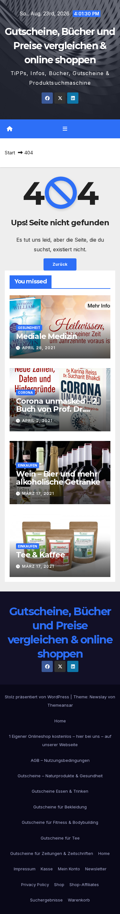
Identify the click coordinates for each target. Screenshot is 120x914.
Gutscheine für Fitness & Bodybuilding (60, 822)
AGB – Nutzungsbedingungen (60, 760)
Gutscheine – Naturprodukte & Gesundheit (60, 775)
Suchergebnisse (46, 899)
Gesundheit (29, 328)
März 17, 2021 (38, 493)
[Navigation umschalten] (64, 129)
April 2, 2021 (37, 420)
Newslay (98, 696)
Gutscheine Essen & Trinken (60, 791)
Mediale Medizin (46, 336)
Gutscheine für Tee (60, 838)
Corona (25, 392)
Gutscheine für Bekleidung (60, 806)
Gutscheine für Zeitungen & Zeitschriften (51, 853)
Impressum (25, 868)
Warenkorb (79, 899)
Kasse (47, 868)
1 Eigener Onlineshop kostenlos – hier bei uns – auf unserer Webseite (60, 740)
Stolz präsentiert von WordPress (37, 696)
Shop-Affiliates (84, 884)
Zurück (60, 264)
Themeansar (60, 705)
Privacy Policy (35, 884)
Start (10, 153)
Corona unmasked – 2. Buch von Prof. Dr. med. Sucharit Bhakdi (57, 409)
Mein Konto (69, 868)
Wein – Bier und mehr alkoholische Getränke (58, 478)
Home (60, 720)
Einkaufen (27, 465)
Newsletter (96, 868)
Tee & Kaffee (40, 554)
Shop (59, 884)
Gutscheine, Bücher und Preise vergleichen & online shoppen (60, 46)
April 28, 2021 (38, 347)
